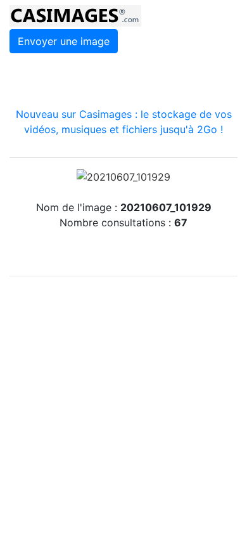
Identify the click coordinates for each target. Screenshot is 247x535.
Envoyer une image (64, 41)
